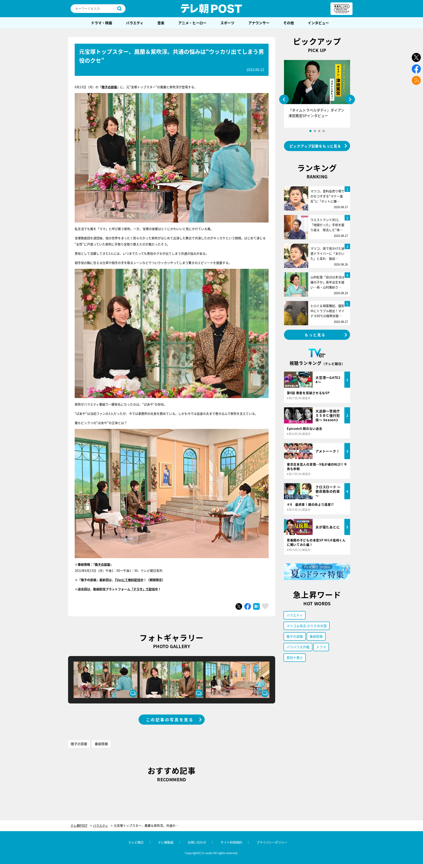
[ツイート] (239, 606)
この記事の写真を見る (170, 719)
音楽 (160, 22)
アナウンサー (258, 22)
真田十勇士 (294, 657)
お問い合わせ (197, 842)
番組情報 (101, 743)
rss (416, 80)
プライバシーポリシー (271, 842)
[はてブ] (256, 606)
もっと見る (315, 334)
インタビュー (318, 22)
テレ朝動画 (165, 842)
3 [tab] (319, 131)
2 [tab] (315, 131)
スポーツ (227, 22)
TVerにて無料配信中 (129, 580)
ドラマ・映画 (101, 22)
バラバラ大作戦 (298, 647)
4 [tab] (324, 131)
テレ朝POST (211, 8)
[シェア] (247, 606)
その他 (288, 22)
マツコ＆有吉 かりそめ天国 (306, 625)
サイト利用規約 (231, 842)
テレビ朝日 (136, 842)
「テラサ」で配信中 (144, 589)
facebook (416, 68)
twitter (416, 57)
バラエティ (134, 22)
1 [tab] (310, 131)
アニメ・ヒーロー (192, 22)
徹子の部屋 (109, 87)
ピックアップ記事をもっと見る (315, 146)
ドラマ (321, 647)
